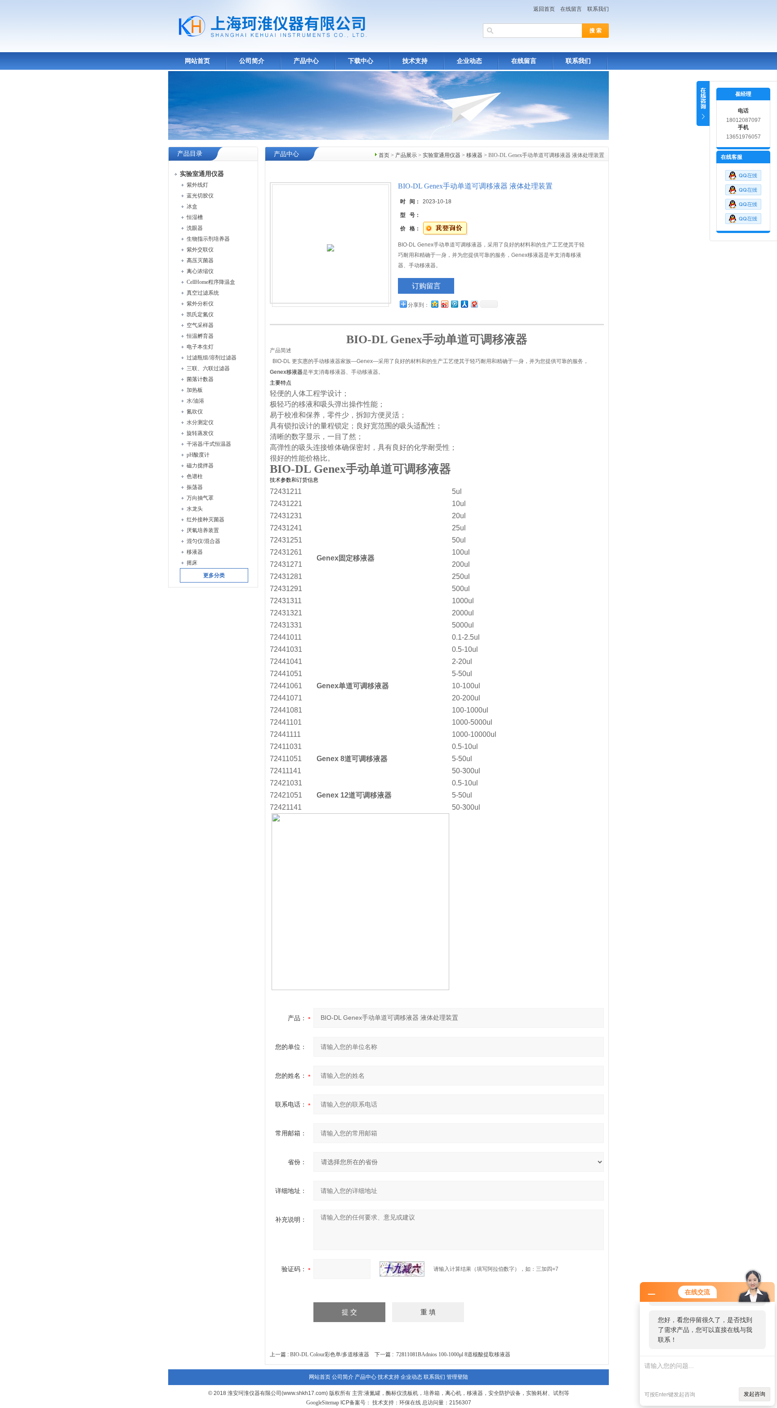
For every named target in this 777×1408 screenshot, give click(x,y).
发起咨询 (754, 1394)
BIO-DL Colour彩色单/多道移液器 (329, 1354)
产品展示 (406, 155)
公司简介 (251, 61)
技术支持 (415, 61)
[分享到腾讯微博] (454, 303)
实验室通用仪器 (441, 155)
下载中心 (360, 61)
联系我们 (598, 9)
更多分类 (214, 575)
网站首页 (197, 61)
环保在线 (410, 1402)
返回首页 (544, 9)
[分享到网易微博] (474, 303)
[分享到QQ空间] (434, 303)
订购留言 (426, 286)
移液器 (474, 155)
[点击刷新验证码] (402, 1269)
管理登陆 (457, 1377)
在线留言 (571, 9)
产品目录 (189, 153)
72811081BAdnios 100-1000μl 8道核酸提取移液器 (453, 1354)
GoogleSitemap (322, 1402)
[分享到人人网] (464, 303)
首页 (384, 155)
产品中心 (306, 61)
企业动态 (469, 61)
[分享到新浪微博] (444, 303)
